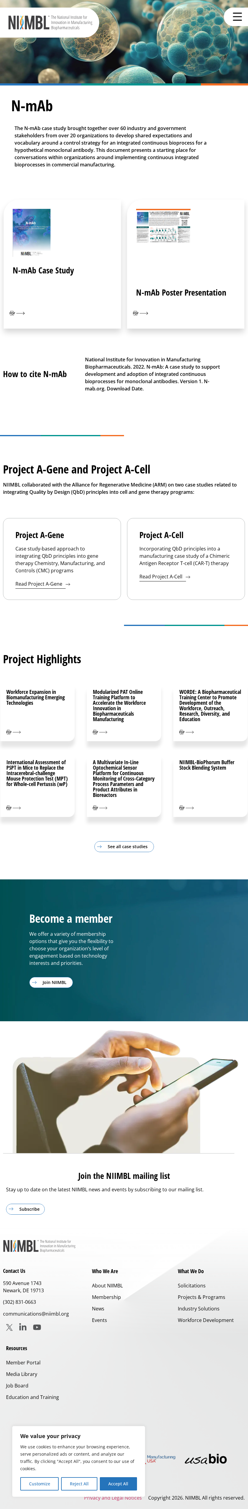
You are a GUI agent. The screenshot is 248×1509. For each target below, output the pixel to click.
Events (99, 1320)
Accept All (118, 1484)
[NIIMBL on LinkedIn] (23, 1327)
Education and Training (32, 1397)
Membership (106, 1297)
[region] (78, 1461)
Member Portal (23, 1362)
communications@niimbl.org (36, 1313)
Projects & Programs (201, 1297)
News (98, 1308)
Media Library (21, 1374)
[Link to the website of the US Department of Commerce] (151, 1459)
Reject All (79, 1484)
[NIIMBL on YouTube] (37, 1327)
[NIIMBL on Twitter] (9, 1327)
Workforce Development (206, 1320)
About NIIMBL (107, 1285)
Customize (39, 1484)
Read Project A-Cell (161, 576)
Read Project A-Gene (39, 584)
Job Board (17, 1385)
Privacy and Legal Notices (113, 1497)
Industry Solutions (199, 1308)
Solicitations (192, 1285)
